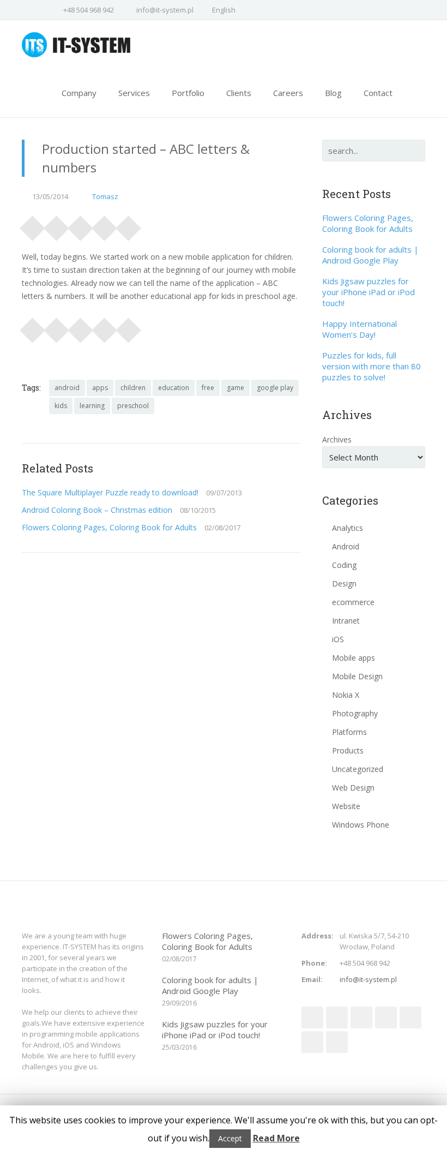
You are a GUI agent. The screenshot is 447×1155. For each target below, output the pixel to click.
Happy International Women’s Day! (359, 329)
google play (275, 387)
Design (344, 583)
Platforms (349, 732)
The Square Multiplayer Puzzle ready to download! (110, 492)
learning (92, 405)
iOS (338, 639)
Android (345, 546)
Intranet (346, 620)
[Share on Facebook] (33, 225)
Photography (355, 713)
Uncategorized (357, 769)
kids (61, 405)
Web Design (353, 787)
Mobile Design (357, 676)
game (235, 387)
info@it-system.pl (165, 10)
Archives (337, 439)
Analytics (347, 528)
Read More (276, 1138)
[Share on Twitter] (57, 225)
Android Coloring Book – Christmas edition (97, 510)
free (208, 387)
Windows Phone (360, 824)
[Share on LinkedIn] (104, 225)
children (133, 387)
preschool (133, 405)
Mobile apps (353, 658)
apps (100, 387)
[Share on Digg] (128, 225)
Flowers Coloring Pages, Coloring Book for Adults (109, 527)
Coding (344, 565)
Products (348, 750)
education (173, 387)
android (67, 387)
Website (346, 806)
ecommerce (353, 602)
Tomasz (105, 196)
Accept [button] (230, 1138)
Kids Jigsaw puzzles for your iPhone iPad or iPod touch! (368, 292)
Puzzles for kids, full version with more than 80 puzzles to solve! (371, 366)
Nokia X (345, 695)
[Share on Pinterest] (81, 225)
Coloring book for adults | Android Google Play (370, 255)
